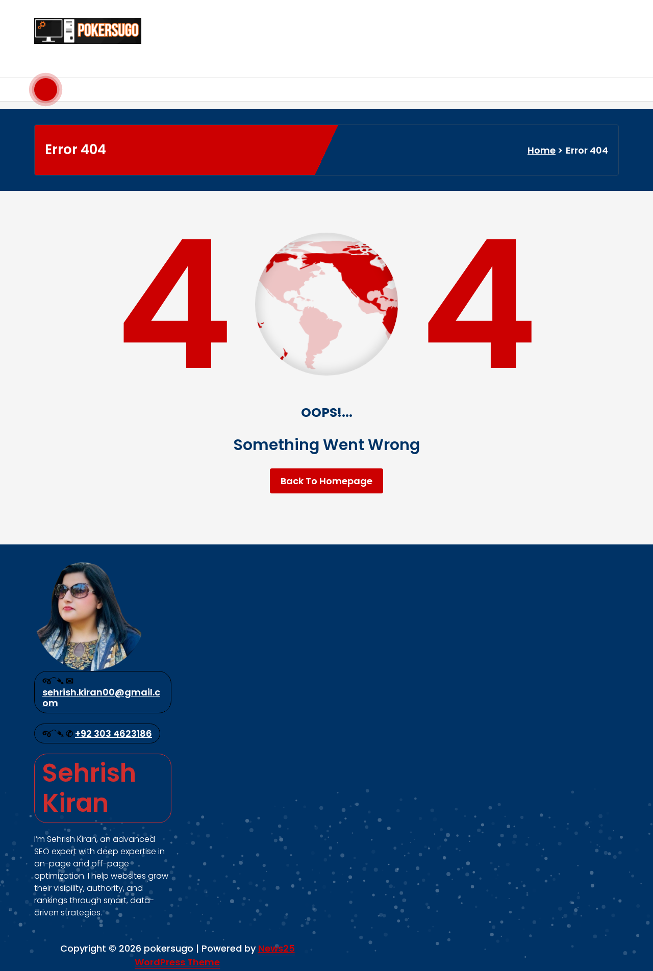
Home (542, 150)
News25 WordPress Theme (215, 955)
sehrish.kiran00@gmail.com (101, 698)
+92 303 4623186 (113, 733)
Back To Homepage (326, 481)
